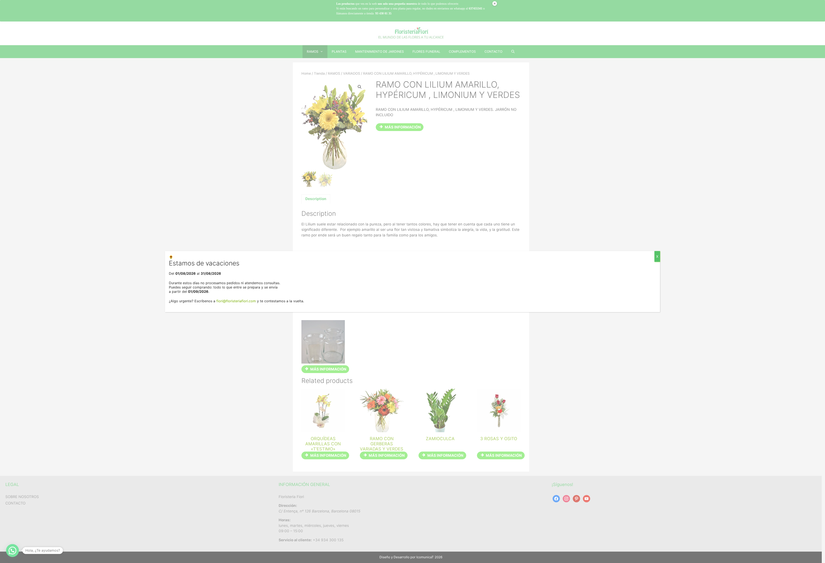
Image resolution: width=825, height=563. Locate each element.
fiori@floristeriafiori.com (236, 301)
